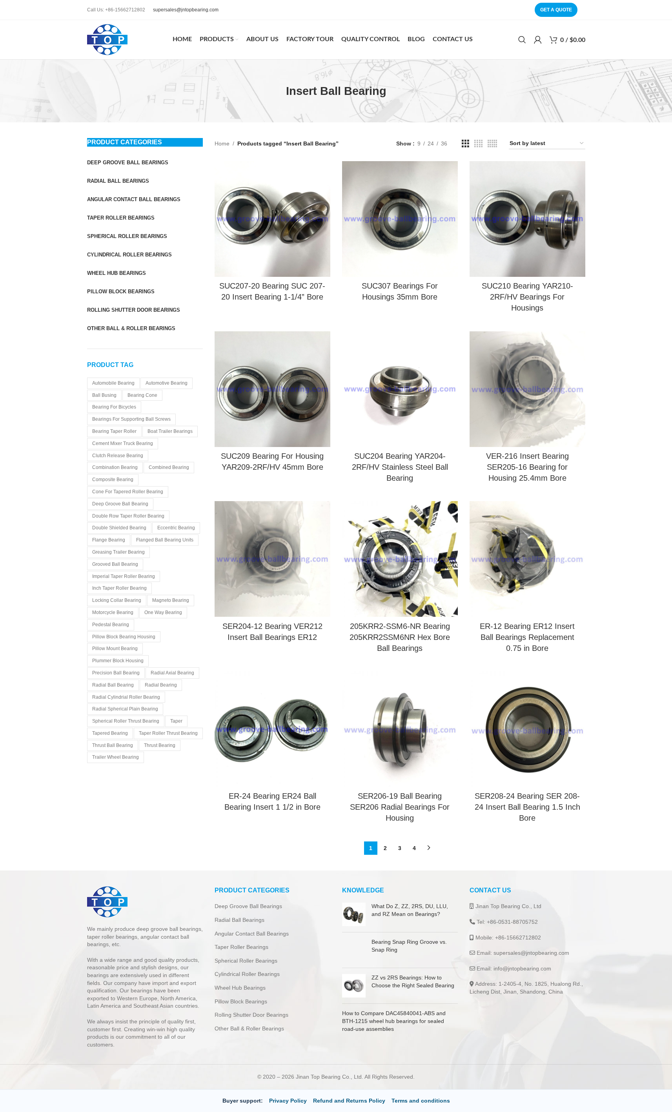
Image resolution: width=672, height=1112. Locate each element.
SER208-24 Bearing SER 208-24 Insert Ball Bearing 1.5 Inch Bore (527, 807)
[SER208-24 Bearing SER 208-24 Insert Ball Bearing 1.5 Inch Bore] (527, 729)
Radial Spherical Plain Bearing (125, 709)
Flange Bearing (108, 540)
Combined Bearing (169, 467)
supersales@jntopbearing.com (186, 10)
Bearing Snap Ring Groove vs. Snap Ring (429, 949)
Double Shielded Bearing (119, 528)
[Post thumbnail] (354, 914)
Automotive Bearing (167, 383)
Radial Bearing (161, 685)
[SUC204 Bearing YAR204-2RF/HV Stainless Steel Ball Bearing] (400, 389)
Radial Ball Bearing (113, 685)
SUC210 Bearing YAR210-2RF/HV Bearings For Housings (527, 297)
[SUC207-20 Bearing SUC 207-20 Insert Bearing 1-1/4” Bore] (272, 219)
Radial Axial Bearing (172, 673)
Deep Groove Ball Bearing (120, 504)
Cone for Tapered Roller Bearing (127, 491)
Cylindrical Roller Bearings (247, 974)
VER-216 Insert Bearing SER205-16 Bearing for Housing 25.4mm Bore (527, 467)
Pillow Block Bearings (241, 1001)
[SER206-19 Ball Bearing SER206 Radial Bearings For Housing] (400, 729)
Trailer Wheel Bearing (115, 757)
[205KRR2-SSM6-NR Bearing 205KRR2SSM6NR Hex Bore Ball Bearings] (400, 559)
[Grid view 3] (465, 144)
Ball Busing (104, 395)
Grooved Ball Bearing (115, 564)
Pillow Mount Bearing (115, 648)
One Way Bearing (163, 612)
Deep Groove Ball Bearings (248, 906)
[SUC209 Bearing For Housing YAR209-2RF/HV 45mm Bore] (272, 389)
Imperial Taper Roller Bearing (123, 576)
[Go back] (276, 91)
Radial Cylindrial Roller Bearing (126, 697)
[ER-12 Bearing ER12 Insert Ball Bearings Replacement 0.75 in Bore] (527, 559)
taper (176, 721)
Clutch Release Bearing (117, 455)
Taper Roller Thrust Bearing (168, 733)
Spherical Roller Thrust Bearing (125, 721)
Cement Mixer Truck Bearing (122, 443)
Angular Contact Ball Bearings (252, 933)
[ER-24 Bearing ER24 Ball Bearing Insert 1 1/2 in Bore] (272, 729)
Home (222, 143)
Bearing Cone (142, 395)
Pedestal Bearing (110, 624)
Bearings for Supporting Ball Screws (131, 419)
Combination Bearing (115, 467)
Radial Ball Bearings (239, 920)
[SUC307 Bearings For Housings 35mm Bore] (400, 219)
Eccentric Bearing (176, 528)
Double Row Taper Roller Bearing (128, 516)
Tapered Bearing (110, 733)
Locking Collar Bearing (116, 600)
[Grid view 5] (492, 144)
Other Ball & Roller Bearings (249, 1028)
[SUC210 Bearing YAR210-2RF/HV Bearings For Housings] (527, 219)
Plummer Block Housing (118, 660)
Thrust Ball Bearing (112, 745)
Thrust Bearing (159, 745)
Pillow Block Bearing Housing (123, 637)
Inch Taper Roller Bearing (119, 588)
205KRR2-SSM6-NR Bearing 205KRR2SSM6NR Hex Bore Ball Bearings (400, 637)
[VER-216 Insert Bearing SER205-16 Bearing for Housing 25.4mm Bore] (527, 389)
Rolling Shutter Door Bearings (251, 1015)
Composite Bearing (112, 479)
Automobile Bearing (113, 383)
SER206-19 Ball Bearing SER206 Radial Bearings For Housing (400, 807)
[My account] (538, 39)
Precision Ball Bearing (116, 673)
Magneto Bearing (170, 600)
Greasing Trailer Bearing (118, 552)
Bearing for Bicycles (114, 407)
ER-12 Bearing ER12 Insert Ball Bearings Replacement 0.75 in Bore (527, 637)
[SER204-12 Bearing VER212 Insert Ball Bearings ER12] (272, 559)
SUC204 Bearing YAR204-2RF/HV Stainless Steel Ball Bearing (400, 467)
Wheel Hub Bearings (240, 988)
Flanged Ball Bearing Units (164, 540)
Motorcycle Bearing (112, 612)
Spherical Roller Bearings (246, 961)
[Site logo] (107, 39)
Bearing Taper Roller (114, 431)
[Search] (522, 39)
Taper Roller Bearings (241, 947)
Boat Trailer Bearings (170, 431)
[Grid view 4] (478, 144)
